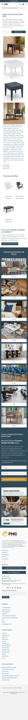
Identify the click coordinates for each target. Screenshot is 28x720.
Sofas (3, 658)
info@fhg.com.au (7, 578)
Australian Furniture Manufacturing (9, 617)
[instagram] (7, 587)
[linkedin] (20, 587)
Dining (14, 297)
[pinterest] (12, 587)
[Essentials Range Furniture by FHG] (14, 408)
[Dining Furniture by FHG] (14, 280)
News (3, 619)
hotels (9, 546)
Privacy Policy (5, 692)
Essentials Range (5, 647)
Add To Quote (18, 31)
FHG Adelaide (5, 558)
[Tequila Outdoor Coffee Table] (8, 209)
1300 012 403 (6, 576)
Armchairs (4, 633)
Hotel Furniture (5, 671)
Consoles (4, 641)
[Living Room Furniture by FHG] (14, 259)
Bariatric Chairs (5, 635)
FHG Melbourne (5, 554)
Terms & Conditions (12, 692)
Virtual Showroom (6, 611)
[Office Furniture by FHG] (14, 386)
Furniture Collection (6, 607)
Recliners (4, 654)
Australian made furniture (20, 541)
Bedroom (14, 319)
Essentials (14, 425)
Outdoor (14, 340)
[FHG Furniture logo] (4, 3)
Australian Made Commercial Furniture (10, 675)
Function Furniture (6, 649)
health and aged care (12, 544)
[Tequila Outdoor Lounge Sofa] (8, 186)
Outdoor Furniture (6, 651)
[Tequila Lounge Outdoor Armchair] (19, 186)
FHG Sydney (4, 552)
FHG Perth (4, 556)
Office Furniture (5, 673)
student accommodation (19, 546)
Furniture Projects (6, 609)
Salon (14, 361)
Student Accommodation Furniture (9, 677)
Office (14, 404)
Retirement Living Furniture (8, 669)
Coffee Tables (5, 639)
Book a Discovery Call (7, 624)
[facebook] (10, 587)
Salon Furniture (5, 656)
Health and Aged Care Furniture (9, 667)
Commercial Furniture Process (8, 615)
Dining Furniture (5, 643)
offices (12, 546)
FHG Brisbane (5, 550)
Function (14, 383)
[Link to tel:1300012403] (10, 1)
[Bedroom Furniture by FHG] (14, 301)
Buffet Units (4, 637)
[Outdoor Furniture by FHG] (14, 322)
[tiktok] (15, 587)
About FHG (4, 613)
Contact (3, 621)
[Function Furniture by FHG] (14, 365)
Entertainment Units (6, 645)
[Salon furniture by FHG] (14, 344)
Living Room (14, 276)
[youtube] (17, 587)
